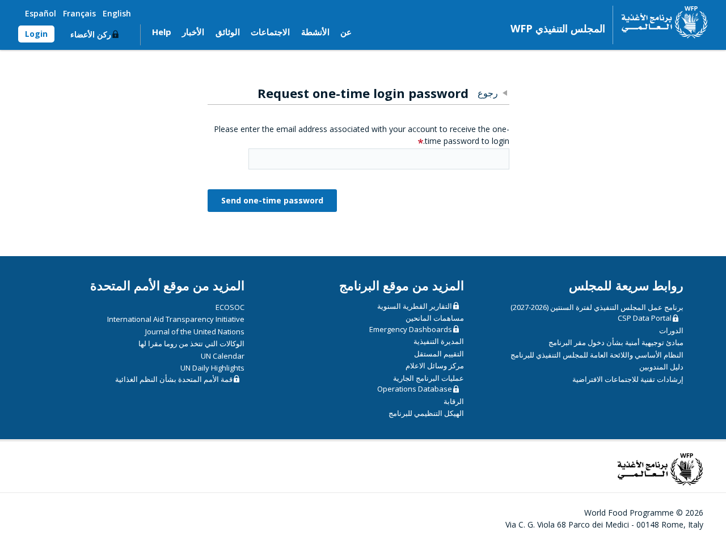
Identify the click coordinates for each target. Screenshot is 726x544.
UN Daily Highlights (212, 368)
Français (79, 13)
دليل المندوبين (661, 367)
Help (161, 31)
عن (346, 31)
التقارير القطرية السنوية (414, 306)
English (117, 13)
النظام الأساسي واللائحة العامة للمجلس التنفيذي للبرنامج (596, 355)
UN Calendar (222, 356)
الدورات (671, 330)
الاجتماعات (270, 31)
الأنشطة (315, 31)
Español (40, 13)
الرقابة (454, 401)
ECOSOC (230, 307)
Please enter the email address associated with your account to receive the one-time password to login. (361, 135)
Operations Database (414, 389)
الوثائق (228, 31)
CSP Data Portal (645, 318)
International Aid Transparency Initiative (175, 319)
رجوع (488, 93)
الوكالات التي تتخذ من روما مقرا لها (191, 343)
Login (36, 33)
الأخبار (193, 31)
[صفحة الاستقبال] (660, 22)
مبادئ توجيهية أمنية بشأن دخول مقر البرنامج (615, 342)
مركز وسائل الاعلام (435, 365)
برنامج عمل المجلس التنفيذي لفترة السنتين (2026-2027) (596, 307)
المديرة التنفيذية (438, 341)
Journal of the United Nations (194, 331)
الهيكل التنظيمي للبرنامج (426, 413)
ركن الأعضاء (90, 34)
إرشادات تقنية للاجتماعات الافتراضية (627, 379)
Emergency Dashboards (410, 329)
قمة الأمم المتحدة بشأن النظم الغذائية (174, 379)
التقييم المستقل (439, 353)
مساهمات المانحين (435, 318)
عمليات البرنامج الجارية (428, 378)
